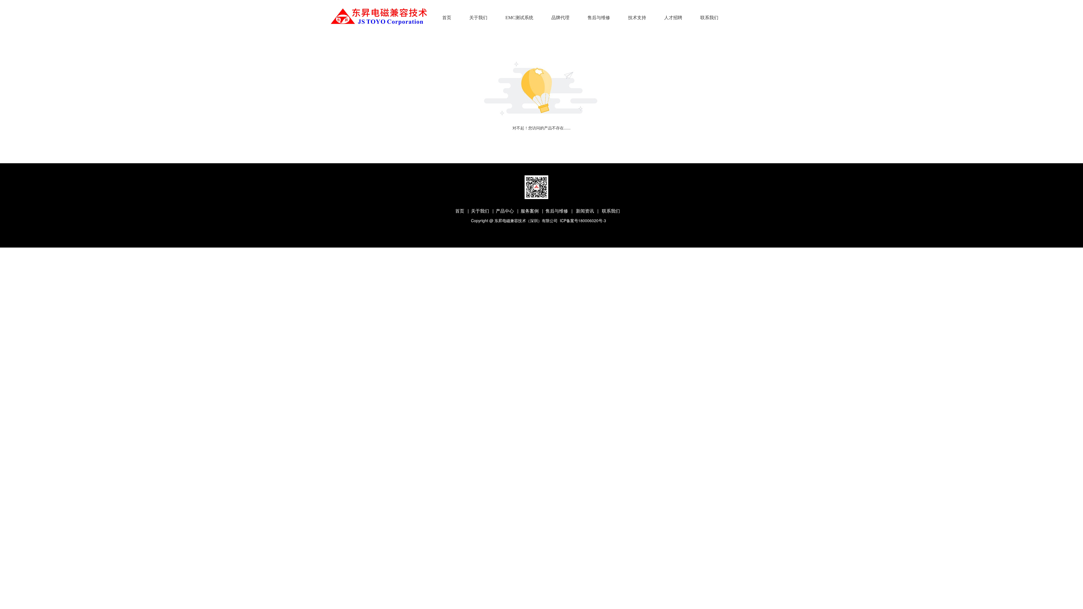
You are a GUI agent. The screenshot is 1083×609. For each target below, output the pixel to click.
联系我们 (709, 17)
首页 (446, 17)
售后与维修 (598, 17)
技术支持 (637, 17)
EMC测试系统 (519, 17)
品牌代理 (560, 17)
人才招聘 (673, 17)
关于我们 (478, 17)
